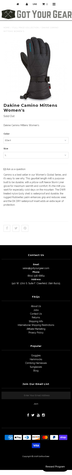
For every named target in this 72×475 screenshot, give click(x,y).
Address (36, 279)
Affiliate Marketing (36, 329)
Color (7, 133)
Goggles (36, 355)
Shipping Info (36, 321)
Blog (36, 370)
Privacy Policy (36, 332)
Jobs (36, 310)
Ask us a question (15, 169)
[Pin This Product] (25, 228)
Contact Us (36, 313)
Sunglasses (36, 367)
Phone (36, 272)
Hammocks (36, 359)
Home (7, 28)
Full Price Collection (25, 28)
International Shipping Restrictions (36, 325)
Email (36, 264)
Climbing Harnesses (36, 363)
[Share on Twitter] (16, 228)
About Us (36, 306)
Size (6, 148)
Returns (36, 317)
